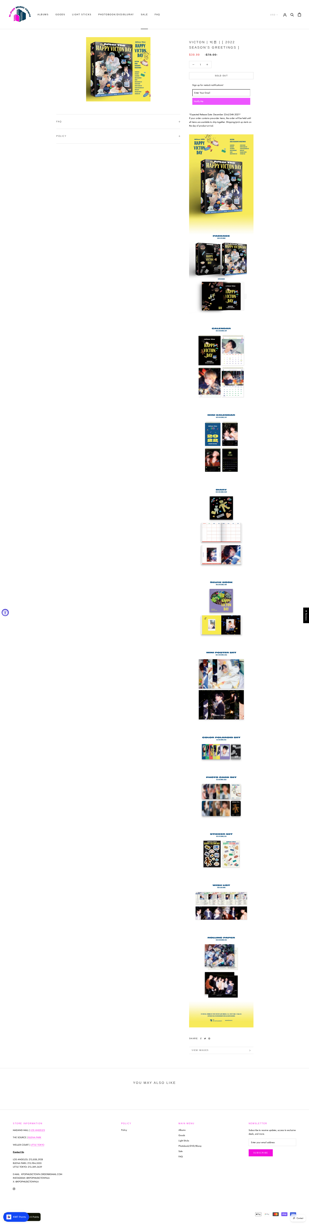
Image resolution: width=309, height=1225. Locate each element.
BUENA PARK (34, 1137)
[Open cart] (299, 14)
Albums (43, 14)
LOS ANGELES (37, 1130)
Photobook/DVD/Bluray (116, 14)
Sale (144, 14)
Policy (61, 136)
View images (200, 1050)
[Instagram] (14, 1188)
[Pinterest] (209, 1038)
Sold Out (221, 76)
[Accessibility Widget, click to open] (5, 612)
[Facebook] (201, 1038)
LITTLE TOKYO (37, 1144)
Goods (60, 14)
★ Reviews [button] (306, 615)
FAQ (157, 14)
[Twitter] (205, 1038)
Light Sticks (82, 14)
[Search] (292, 14)
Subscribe (260, 1153)
